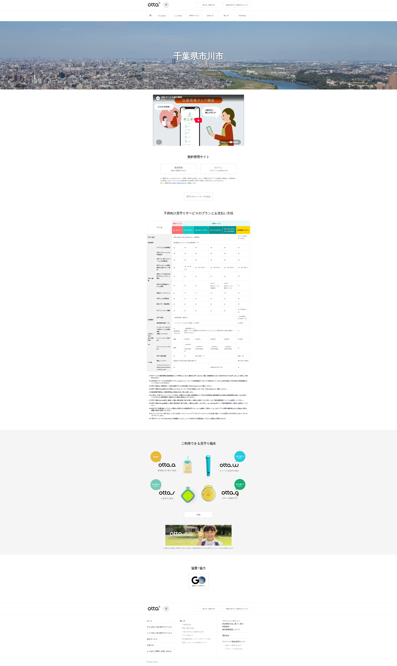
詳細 (198, 514)
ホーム (149, 620)
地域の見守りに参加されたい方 (237, 5)
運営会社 (225, 635)
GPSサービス (194, 15)
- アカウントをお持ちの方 (233, 648)
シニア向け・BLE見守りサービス (159, 633)
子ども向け (162, 15)
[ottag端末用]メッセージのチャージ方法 (196, 639)
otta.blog (242, 15)
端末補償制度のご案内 (229, 403)
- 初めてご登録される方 (232, 645)
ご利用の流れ (186, 624)
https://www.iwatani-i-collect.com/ (164, 368)
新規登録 (178, 169)
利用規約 (225, 626)
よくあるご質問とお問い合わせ (159, 651)
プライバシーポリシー (231, 620)
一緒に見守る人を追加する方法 (193, 631)
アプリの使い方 (187, 635)
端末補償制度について (222, 400)
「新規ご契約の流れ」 (178, 183)
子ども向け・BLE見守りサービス (159, 627)
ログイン (218, 169)
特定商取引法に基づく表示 (232, 623)
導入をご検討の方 (209, 5)
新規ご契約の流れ (188, 628)
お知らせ (210, 15)
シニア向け (178, 15)
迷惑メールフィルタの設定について (194, 642)
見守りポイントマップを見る (198, 196)
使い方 (226, 15)
